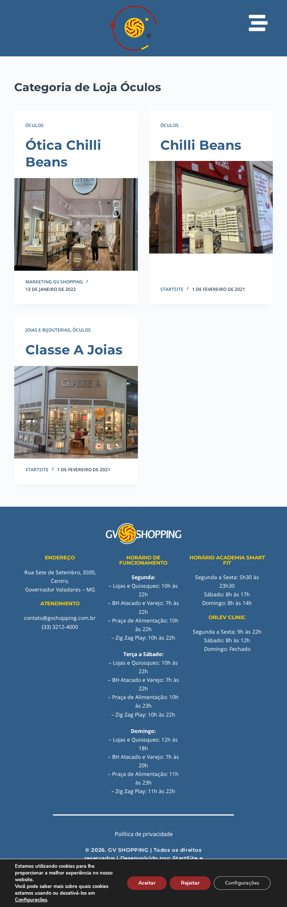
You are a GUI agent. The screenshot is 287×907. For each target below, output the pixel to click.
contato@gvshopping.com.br (60, 617)
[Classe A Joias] (76, 412)
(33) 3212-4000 (60, 626)
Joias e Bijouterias (47, 330)
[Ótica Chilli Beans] (76, 224)
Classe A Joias (74, 350)
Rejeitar (190, 882)
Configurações (31, 900)
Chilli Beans (200, 145)
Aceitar (146, 882)
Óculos (34, 125)
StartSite (185, 858)
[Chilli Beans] (211, 207)
